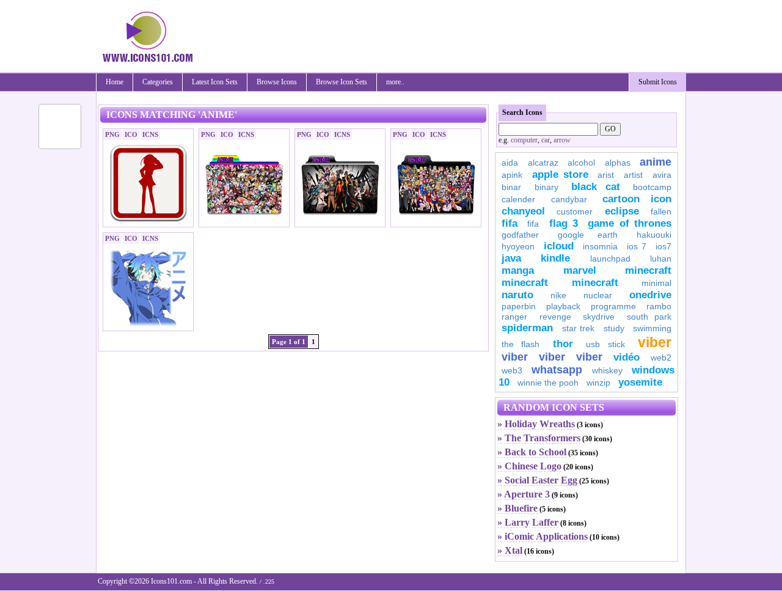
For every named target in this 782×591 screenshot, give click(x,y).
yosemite (640, 382)
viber (654, 342)
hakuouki (654, 235)
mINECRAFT (525, 282)
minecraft (648, 270)
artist (633, 175)
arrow (562, 140)
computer (524, 140)
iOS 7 (636, 246)
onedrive (650, 295)
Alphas (617, 162)
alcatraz (543, 162)
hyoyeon (518, 246)
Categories (157, 82)
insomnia (600, 246)
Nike (558, 295)
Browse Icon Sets (341, 82)
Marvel (579, 270)
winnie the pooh (548, 382)
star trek (578, 328)
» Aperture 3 (523, 494)
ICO (131, 134)
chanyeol (523, 211)
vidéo (626, 357)
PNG (112, 134)
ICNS (150, 134)
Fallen (661, 211)
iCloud (559, 246)
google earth (588, 235)
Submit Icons (657, 82)
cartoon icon (636, 199)
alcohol (581, 162)
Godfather (520, 235)
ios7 (663, 246)
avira (661, 175)
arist (605, 175)
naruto (517, 295)
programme (613, 306)
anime (655, 162)
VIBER (515, 357)
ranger (514, 316)
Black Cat (595, 187)
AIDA (510, 162)
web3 (512, 370)
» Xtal (509, 550)
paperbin (519, 306)
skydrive (599, 316)
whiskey (607, 370)
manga (518, 270)
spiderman (527, 328)
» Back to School (531, 452)
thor (563, 344)
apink (512, 175)
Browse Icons (277, 82)
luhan (660, 258)
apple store (560, 174)
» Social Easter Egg (537, 480)
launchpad (610, 258)
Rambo (658, 306)
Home (114, 82)
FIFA (509, 223)
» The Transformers (538, 438)
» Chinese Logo (529, 466)
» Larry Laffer (527, 522)
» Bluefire (517, 508)
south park (649, 316)
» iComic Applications (542, 536)
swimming (652, 328)
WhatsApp (557, 370)
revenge (555, 316)
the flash (520, 344)
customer (575, 211)
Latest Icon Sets (215, 82)
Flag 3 (563, 223)
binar (511, 187)
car (545, 140)
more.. (395, 82)
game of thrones (629, 223)
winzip (598, 382)
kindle (555, 258)
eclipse (622, 211)
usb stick (605, 344)
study (614, 328)
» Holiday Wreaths (536, 424)
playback (563, 306)
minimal (656, 283)
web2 (661, 357)
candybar (569, 199)
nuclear (597, 295)
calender (518, 199)
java (511, 258)
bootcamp (652, 187)
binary (546, 187)
